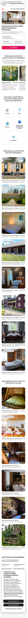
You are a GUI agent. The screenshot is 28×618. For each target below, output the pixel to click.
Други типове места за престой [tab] (10, 560)
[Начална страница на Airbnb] (3, 9)
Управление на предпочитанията (13, 608)
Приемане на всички (13, 601)
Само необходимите (13, 605)
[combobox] (13, 38)
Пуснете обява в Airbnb (17, 9)
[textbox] (7, 43)
